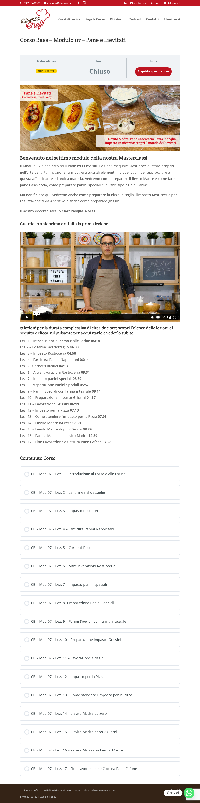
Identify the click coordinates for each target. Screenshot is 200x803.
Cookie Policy (48, 797)
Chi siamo (117, 19)
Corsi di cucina (69, 19)
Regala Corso (95, 19)
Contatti (152, 19)
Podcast (135, 19)
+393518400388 (31, 3)
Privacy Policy (28, 797)
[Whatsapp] (189, 793)
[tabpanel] (100, 267)
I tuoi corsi (172, 19)
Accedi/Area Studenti (135, 3)
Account (155, 3)
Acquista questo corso (153, 71)
